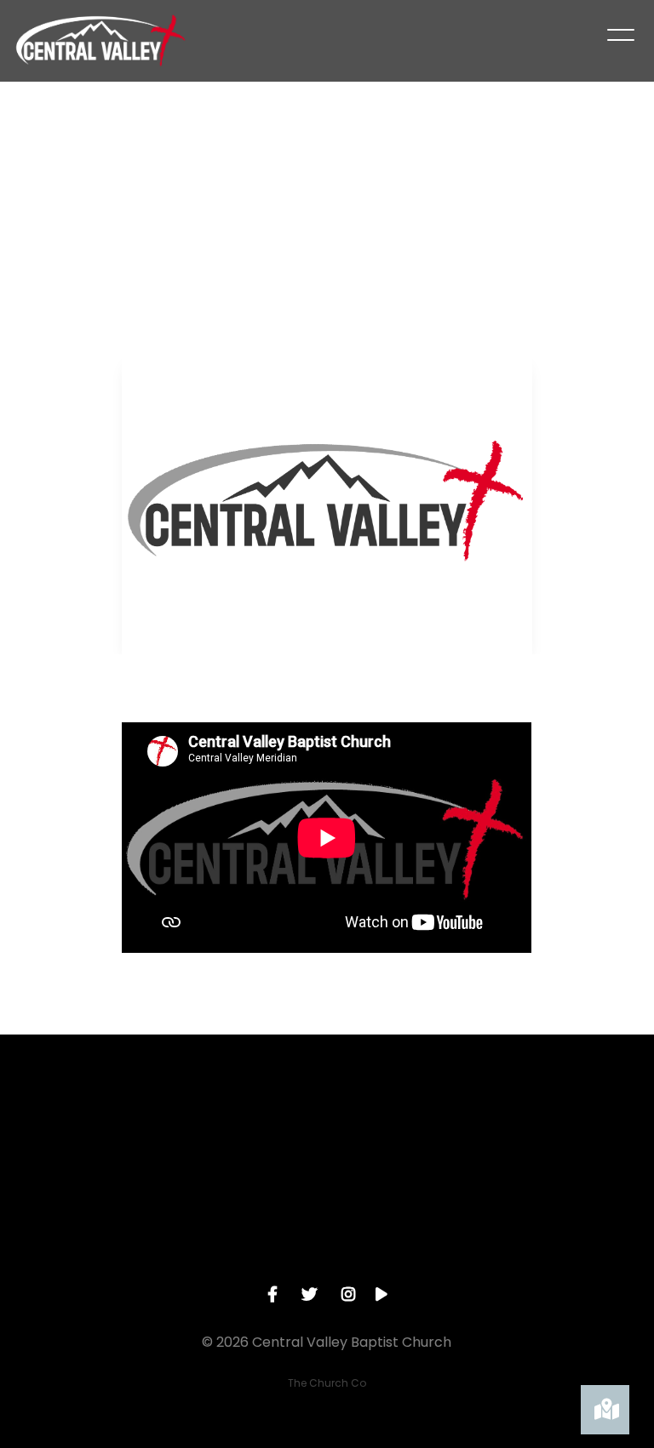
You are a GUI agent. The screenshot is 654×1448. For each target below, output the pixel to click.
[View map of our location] (409, 1128)
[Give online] (572, 1128)
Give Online (572, 1223)
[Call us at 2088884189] (245, 1128)
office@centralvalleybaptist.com (98, 1223)
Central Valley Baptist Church (408, 1231)
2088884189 (246, 1223)
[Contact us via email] (82, 1128)
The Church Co (327, 1383)
